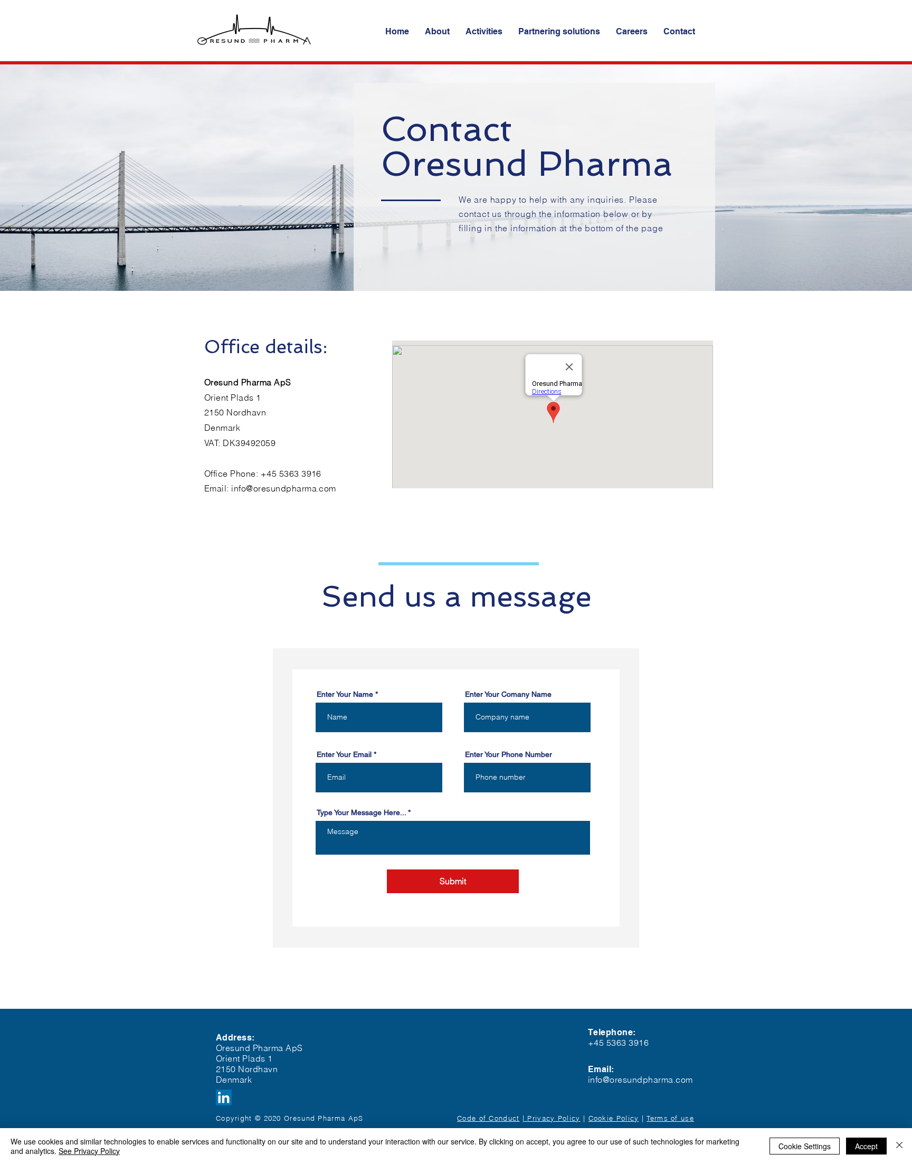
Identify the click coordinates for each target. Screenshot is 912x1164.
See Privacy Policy (89, 1151)
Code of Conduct (488, 1118)
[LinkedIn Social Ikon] (224, 1097)
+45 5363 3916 (292, 473)
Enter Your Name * (347, 694)
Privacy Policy (553, 1118)
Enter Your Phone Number (508, 754)
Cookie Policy (613, 1118)
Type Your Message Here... (361, 812)
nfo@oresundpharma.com (285, 488)
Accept (866, 1146)
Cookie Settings (804, 1146)
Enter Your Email (344, 754)
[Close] (899, 1146)
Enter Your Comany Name (508, 694)
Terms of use (670, 1118)
